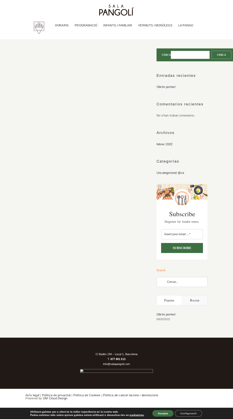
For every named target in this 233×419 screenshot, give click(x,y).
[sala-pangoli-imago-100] (38, 23)
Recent (194, 300)
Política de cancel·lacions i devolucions (130, 395)
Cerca (166, 55)
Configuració (188, 413)
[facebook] (193, 7)
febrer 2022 (164, 144)
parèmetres (137, 415)
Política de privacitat (56, 395)
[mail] (209, 7)
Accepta (163, 413)
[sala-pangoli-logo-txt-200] (116, 6)
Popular (169, 300)
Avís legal (32, 395)
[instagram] (201, 7)
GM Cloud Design (55, 398)
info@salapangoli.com (116, 363)
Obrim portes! (166, 87)
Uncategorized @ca (170, 173)
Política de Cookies (86, 395)
